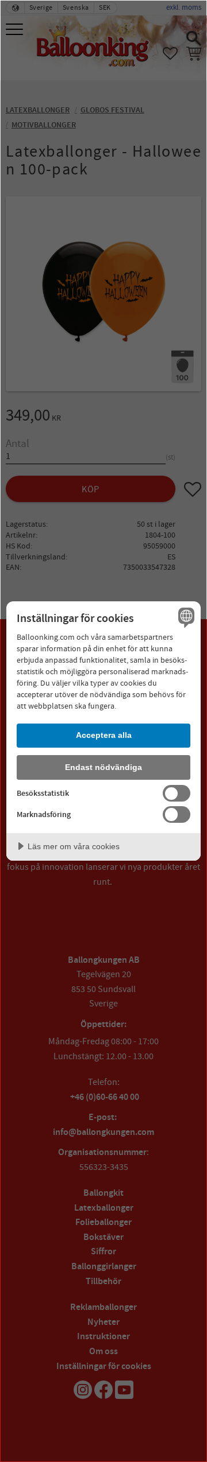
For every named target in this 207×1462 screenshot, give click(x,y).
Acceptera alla (104, 735)
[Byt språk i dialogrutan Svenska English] (184, 617)
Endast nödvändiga (103, 767)
